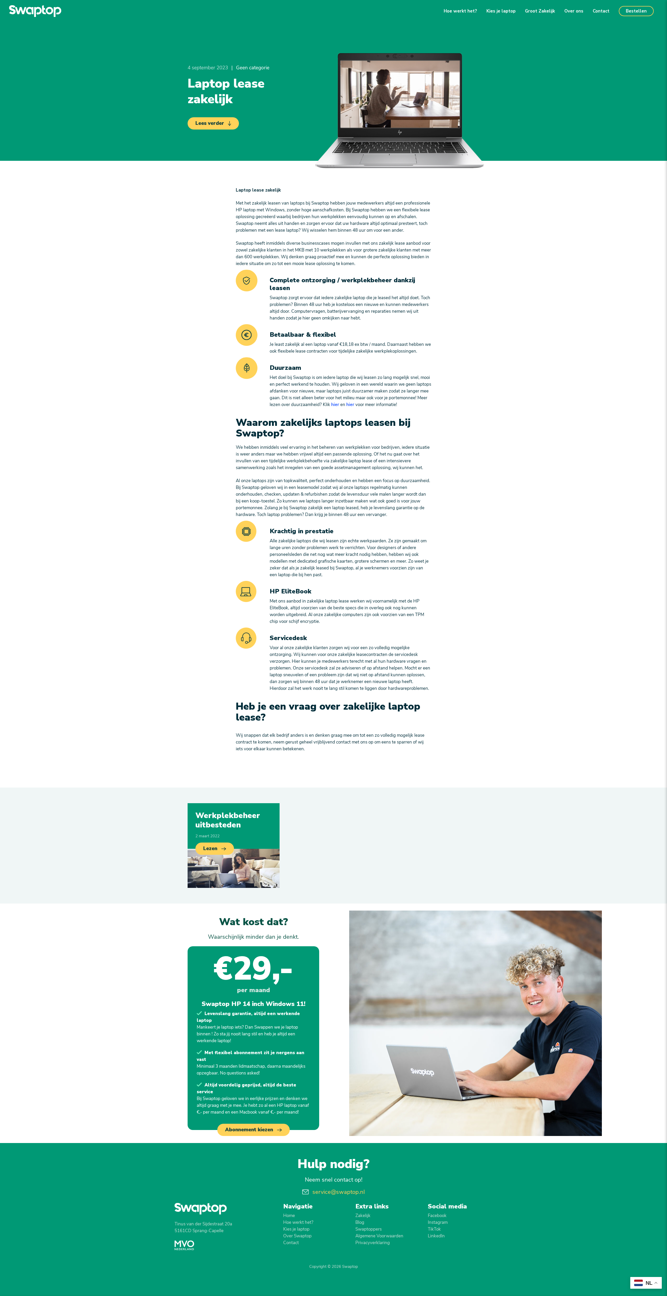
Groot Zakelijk (540, 11)
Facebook (437, 1216)
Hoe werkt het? (460, 11)
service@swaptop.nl (338, 1192)
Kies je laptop (501, 11)
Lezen (210, 848)
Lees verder (209, 123)
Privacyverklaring (372, 1243)
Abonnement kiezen (249, 1129)
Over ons (573, 11)
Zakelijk (362, 1216)
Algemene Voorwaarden (379, 1236)
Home (289, 1216)
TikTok (434, 1229)
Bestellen (636, 11)
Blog (359, 1222)
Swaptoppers (368, 1229)
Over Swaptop (297, 1236)
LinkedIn (436, 1236)
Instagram (438, 1222)
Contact (601, 11)
